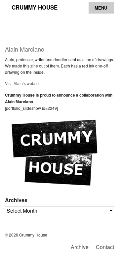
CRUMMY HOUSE (35, 7)
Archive (80, 247)
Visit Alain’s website (23, 83)
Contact (105, 247)
